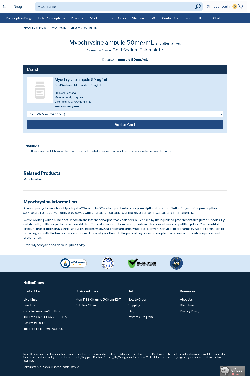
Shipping (138, 18)
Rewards (77, 18)
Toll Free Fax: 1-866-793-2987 (44, 329)
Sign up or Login (218, 6)
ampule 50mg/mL (133, 60)
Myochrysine (58, 27)
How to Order (116, 18)
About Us (186, 299)
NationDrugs (13, 7)
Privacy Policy (189, 311)
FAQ (153, 18)
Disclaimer (187, 305)
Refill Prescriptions (51, 18)
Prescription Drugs (19, 18)
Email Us (29, 305)
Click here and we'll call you (42, 311)
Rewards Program (140, 317)
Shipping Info (137, 305)
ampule (75, 27)
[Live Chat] (222, 369)
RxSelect (95, 18)
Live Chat (213, 18)
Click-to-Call (192, 18)
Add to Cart (125, 125)
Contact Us (170, 18)
